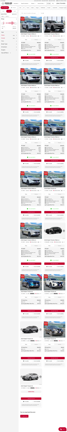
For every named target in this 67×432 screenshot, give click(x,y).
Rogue (37, 7)
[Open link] (32, 293)
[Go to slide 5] (34, 31)
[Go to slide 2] (29, 31)
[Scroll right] (66, 8)
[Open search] (53, 3)
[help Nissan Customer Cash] (45, 45)
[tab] (26, 40)
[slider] (2, 23)
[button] (22, 25)
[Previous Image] (22, 25)
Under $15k (55, 7)
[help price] (45, 50)
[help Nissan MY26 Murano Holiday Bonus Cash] (45, 46)
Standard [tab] (6, 7)
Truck (28, 7)
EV (23, 7)
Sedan (32, 7)
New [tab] (3, 11)
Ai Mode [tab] (14, 7)
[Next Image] (40, 25)
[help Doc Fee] (45, 48)
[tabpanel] (31, 392)
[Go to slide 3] (31, 31)
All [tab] (9, 11)
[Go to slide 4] (33, 31)
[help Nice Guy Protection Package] (45, 47)
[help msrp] (45, 42)
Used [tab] (15, 11)
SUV (20, 7)
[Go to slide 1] (27, 31)
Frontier (48, 7)
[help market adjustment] (45, 44)
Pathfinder (43, 7)
